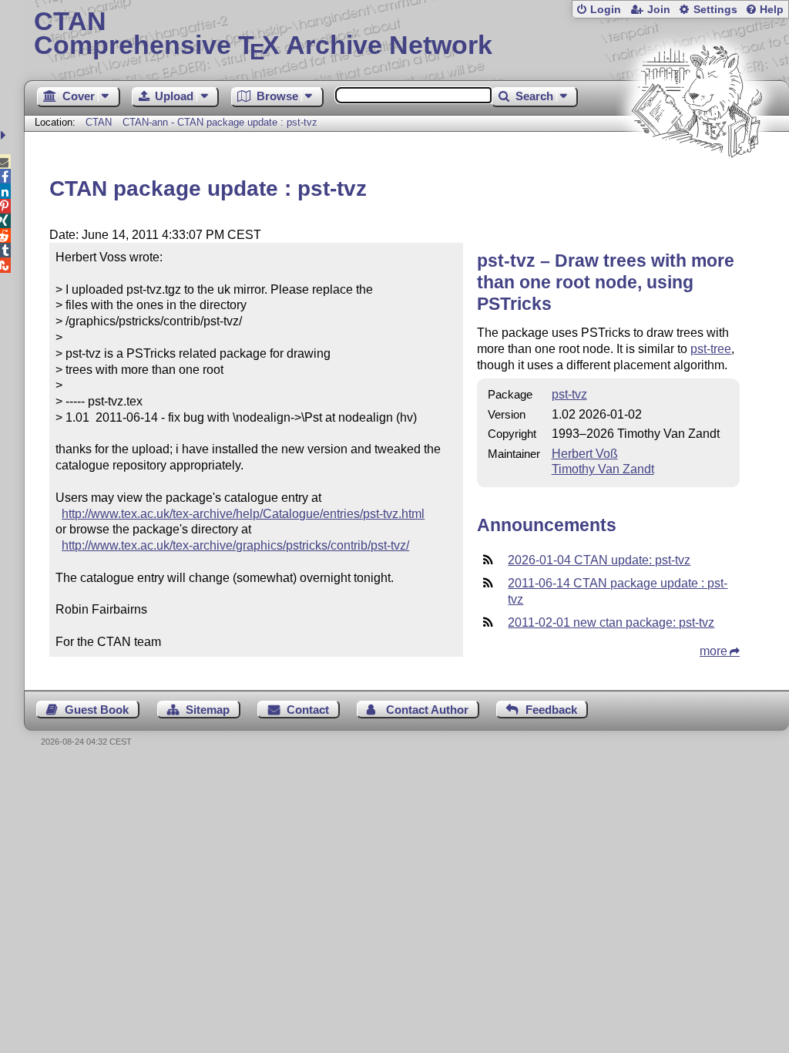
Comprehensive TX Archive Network (263, 34)
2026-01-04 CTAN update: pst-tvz (599, 560)
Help (772, 9)
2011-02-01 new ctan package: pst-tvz (611, 622)
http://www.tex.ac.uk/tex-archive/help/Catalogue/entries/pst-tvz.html (243, 513)
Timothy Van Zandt (603, 469)
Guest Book (97, 709)
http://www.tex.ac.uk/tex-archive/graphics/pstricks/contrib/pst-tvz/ (235, 545)
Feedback (551, 709)
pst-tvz (569, 394)
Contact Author (427, 709)
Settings (715, 9)
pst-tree (710, 348)
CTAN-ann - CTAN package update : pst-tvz (220, 122)
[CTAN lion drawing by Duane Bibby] (696, 186)
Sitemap (208, 709)
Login (605, 9)
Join (658, 9)
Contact (308, 709)
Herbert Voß (585, 453)
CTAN (99, 122)
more (713, 651)
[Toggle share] (5, 135)
